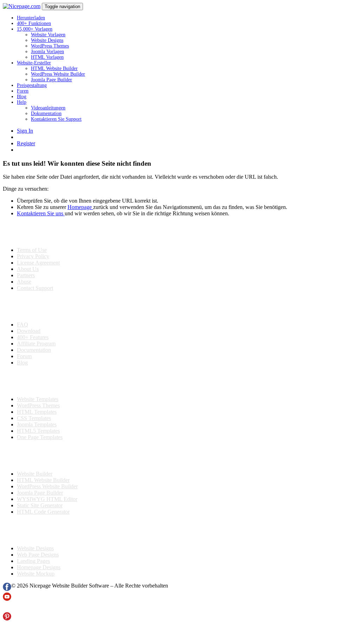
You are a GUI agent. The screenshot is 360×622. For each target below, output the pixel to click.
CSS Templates (34, 418)
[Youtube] (7, 599)
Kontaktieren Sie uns (41, 213)
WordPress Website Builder (58, 74)
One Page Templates (40, 437)
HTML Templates (37, 412)
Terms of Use (32, 250)
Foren (22, 91)
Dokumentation (46, 113)
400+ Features (33, 337)
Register (26, 143)
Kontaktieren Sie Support (56, 119)
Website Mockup (35, 574)
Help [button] (21, 102)
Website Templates (37, 399)
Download (28, 331)
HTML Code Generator (43, 512)
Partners (26, 275)
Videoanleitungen (48, 107)
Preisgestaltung (32, 85)
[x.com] (7, 609)
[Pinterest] (7, 619)
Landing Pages (33, 561)
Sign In (25, 131)
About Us (28, 269)
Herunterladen (31, 17)
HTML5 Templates (38, 431)
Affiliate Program (36, 344)
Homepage (80, 207)
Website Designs (47, 40)
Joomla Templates (37, 424)
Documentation (34, 350)
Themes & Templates (40, 381)
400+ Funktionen (34, 23)
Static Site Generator (40, 505)
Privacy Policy (33, 256)
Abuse (24, 282)
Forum (24, 356)
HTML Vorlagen (47, 57)
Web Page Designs (38, 555)
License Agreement (38, 263)
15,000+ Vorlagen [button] (34, 29)
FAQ (22, 325)
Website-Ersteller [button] (34, 62)
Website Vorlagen (48, 34)
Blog (21, 96)
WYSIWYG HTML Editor (47, 499)
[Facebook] (7, 589)
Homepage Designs (38, 567)
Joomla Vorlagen (47, 51)
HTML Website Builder (54, 68)
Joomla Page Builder (51, 79)
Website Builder (34, 474)
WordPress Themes (50, 46)
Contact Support (35, 288)
